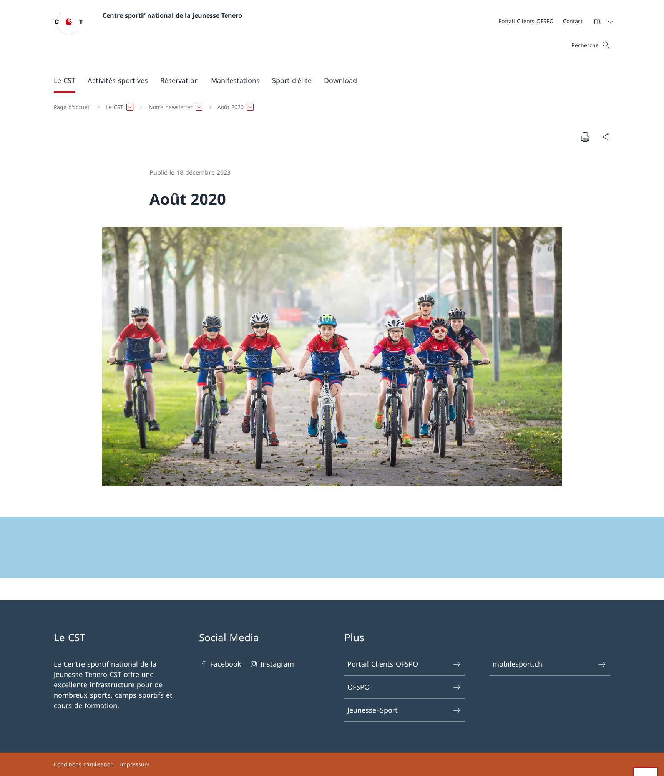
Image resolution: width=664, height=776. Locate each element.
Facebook (225, 663)
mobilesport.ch (517, 663)
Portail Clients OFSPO (382, 663)
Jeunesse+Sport (372, 710)
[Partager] (605, 137)
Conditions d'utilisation (84, 764)
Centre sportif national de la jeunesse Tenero (172, 15)
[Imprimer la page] (585, 137)
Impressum (134, 764)
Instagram (277, 663)
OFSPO (358, 686)
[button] (64, 80)
